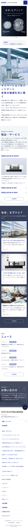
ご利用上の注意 (8, 520)
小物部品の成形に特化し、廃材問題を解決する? (13, 450)
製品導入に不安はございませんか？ (10, 462)
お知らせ (4, 491)
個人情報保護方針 (11, 522)
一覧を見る (14, 199)
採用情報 (4, 507)
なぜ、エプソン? (7, 431)
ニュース (4, 483)
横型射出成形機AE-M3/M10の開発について (12, 443)
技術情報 (4, 425)
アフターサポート (7, 471)
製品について (5, 499)
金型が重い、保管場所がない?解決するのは (12, 458)
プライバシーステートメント (17, 520)
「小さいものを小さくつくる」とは (10, 435)
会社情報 (4, 503)
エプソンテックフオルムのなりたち (10, 439)
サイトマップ (6, 516)
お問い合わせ (6, 511)
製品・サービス (6, 421)
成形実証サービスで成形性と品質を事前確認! (13, 466)
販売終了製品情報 (6, 479)
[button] (13, 37)
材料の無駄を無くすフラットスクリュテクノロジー (14, 447)
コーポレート (5, 487)
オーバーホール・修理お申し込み (10, 475)
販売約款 (18, 522)
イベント (4, 495)
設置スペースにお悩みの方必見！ (10, 454)
